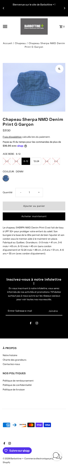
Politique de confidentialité (17, 385)
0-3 (7, 161)
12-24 (36, 161)
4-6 (56, 161)
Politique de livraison (14, 389)
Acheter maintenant (34, 216)
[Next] (64, 8)
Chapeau (20, 43)
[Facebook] (30, 324)
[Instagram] (37, 324)
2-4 (46, 161)
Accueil (7, 43)
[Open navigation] (10, 26)
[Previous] (3, 8)
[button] (56, 456)
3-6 (16, 161)
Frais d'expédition (12, 137)
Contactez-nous (11, 364)
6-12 (26, 161)
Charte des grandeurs (14, 359)
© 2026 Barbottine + (13, 458)
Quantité (7, 192)
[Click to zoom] (59, 69)
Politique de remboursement (18, 380)
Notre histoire (10, 355)
